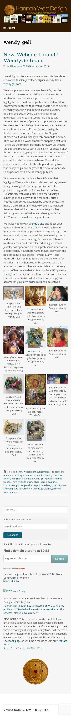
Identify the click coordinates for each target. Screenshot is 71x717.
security (57, 485)
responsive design (42, 485)
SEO (65, 485)
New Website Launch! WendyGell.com (30, 57)
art (62, 471)
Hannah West (42, 66)
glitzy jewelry (47, 478)
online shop (33, 481)
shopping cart (10, 488)
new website (19, 481)
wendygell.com (12, 84)
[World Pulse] (11, 581)
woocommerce (11, 492)
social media (25, 488)
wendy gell (38, 488)
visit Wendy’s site (33, 223)
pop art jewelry (24, 485)
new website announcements (34, 471)
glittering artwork (30, 478)
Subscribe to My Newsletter (17, 519)
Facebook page (12, 640)
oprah (43, 481)
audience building (12, 475)
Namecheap (19, 568)
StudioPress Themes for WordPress (23, 648)
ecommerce (29, 475)
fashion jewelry (44, 475)
